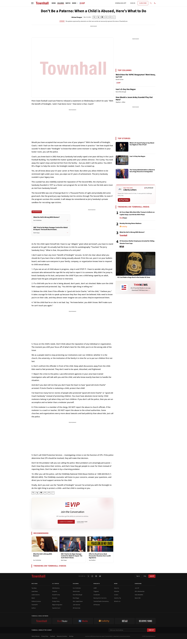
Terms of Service (35, 636)
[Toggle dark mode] (155, 3)
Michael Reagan (76, 17)
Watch (33, 598)
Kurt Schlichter (37, 560)
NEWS (54, 3)
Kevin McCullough (77, 595)
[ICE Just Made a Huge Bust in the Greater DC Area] (135, 264)
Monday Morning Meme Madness (130, 223)
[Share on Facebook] (102, 17)
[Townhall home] (38, 576)
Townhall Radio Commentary (101, 601)
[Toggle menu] (32, 3)
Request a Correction (62, 636)
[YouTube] (100, 576)
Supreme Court (56, 608)
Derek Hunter (76, 591)
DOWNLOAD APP (120, 3)
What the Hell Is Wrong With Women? (42, 555)
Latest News (35, 591)
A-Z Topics (55, 583)
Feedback (52, 636)
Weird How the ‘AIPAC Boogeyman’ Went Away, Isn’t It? (135, 75)
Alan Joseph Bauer (78, 601)
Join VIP (152, 576)
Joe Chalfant (92, 560)
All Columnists (76, 608)
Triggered (96, 591)
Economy (54, 598)
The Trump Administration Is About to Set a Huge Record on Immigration (142, 171)
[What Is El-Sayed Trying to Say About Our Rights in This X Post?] (122, 147)
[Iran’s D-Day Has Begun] (122, 160)
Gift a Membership (139, 591)
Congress (54, 591)
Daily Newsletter (139, 595)
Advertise (116, 591)
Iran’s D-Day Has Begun (126, 89)
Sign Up (151, 630)
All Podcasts (97, 605)
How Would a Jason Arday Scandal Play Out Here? (134, 98)
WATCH (68, 3)
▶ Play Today (123, 200)
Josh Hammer (76, 605)
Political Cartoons (36, 601)
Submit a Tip (117, 598)
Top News (34, 588)
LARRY (95, 588)
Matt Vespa (64, 560)
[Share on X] (94, 17)
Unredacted (97, 595)
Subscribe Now (82, 522)
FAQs (145, 576)
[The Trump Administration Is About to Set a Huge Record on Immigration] (122, 173)
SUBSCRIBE (143, 3)
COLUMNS (60, 3)
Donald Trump (56, 595)
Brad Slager (76, 598)
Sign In (138, 576)
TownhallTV (35, 605)
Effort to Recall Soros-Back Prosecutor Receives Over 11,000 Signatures (100, 556)
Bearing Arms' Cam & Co (100, 598)
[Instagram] (92, 576)
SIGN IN (132, 3)
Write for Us (117, 601)
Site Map (71, 636)
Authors (34, 608)
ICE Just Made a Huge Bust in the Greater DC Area (133, 277)
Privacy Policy (44, 636)
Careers (116, 595)
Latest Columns (36, 595)
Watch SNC (138, 598)
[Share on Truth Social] (98, 17)
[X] (88, 576)
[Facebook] (96, 576)
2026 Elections (56, 588)
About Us (116, 588)
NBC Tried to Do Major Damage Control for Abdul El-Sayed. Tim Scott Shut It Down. (71, 556)
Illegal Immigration (57, 605)
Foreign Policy (56, 601)
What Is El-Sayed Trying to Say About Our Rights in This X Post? (142, 144)
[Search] (150, 3)
